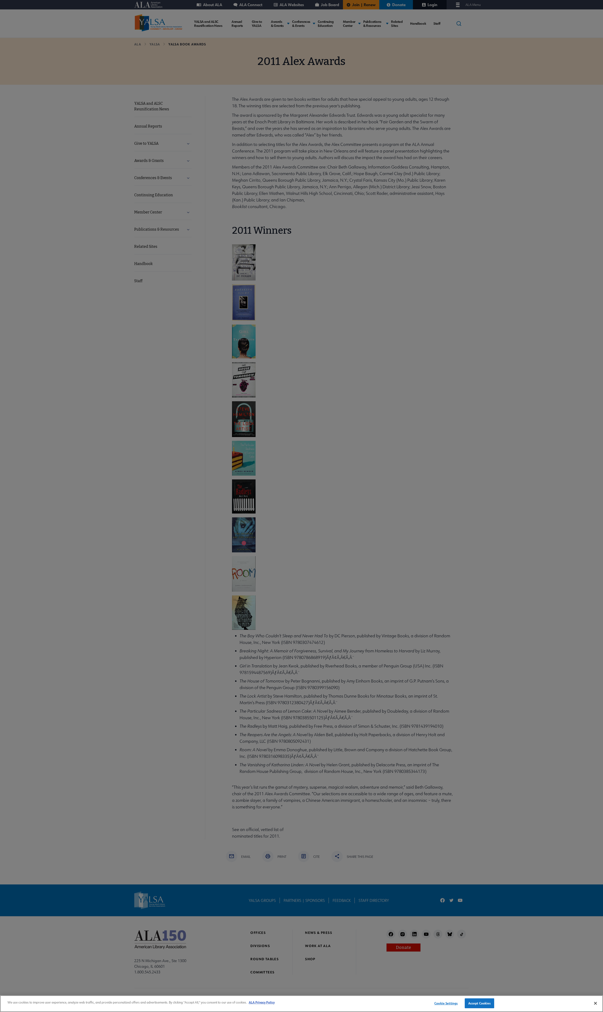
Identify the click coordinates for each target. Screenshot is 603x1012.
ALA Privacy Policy (262, 1002)
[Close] (595, 1003)
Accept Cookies (479, 1003)
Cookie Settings (446, 1003)
